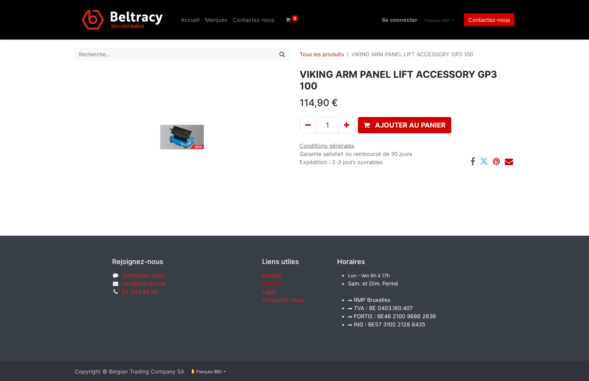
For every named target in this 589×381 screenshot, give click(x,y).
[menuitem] (190, 20)
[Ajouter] (346, 125)
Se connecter (400, 19)
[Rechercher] (282, 54)
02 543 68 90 (140, 291)
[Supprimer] (308, 125)
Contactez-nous (489, 19)
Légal (269, 291)
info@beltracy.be (144, 283)
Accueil (271, 275)
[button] (404, 125)
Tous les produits (322, 54)
